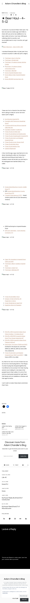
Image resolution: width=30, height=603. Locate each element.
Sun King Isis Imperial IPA (12, 119)
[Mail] (15, 519)
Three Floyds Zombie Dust (12, 132)
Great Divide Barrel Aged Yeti (13, 303)
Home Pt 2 (5, 484)
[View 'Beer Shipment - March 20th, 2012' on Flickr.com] (15, 47)
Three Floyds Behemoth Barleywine (15, 134)
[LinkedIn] (25, 519)
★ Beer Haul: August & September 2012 (20, 426)
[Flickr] (20, 519)
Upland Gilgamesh (10, 148)
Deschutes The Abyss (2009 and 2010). (16, 344)
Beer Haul (5, 12)
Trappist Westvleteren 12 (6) (13, 195)
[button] (2, 3)
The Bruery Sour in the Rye (12, 58)
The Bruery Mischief (10, 71)
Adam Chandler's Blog (15, 3)
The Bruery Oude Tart (11, 268)
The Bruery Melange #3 (12, 270)
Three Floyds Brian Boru (12, 144)
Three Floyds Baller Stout (12, 297)
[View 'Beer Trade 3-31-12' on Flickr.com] (15, 97)
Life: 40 (4, 477)
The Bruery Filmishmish (11, 60)
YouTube (15, 598)
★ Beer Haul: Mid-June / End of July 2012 (7, 432)
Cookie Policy (5, 593)
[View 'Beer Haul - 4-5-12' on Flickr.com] (15, 175)
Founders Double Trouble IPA (13, 130)
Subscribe (23, 456)
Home (3, 491)
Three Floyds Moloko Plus (12, 146)
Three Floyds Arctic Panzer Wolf (14, 142)
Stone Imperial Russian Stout (13, 73)
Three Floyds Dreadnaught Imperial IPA (16, 136)
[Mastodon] (9, 519)
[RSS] (4, 519)
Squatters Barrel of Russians (13, 305)
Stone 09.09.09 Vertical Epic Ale (14, 79)
